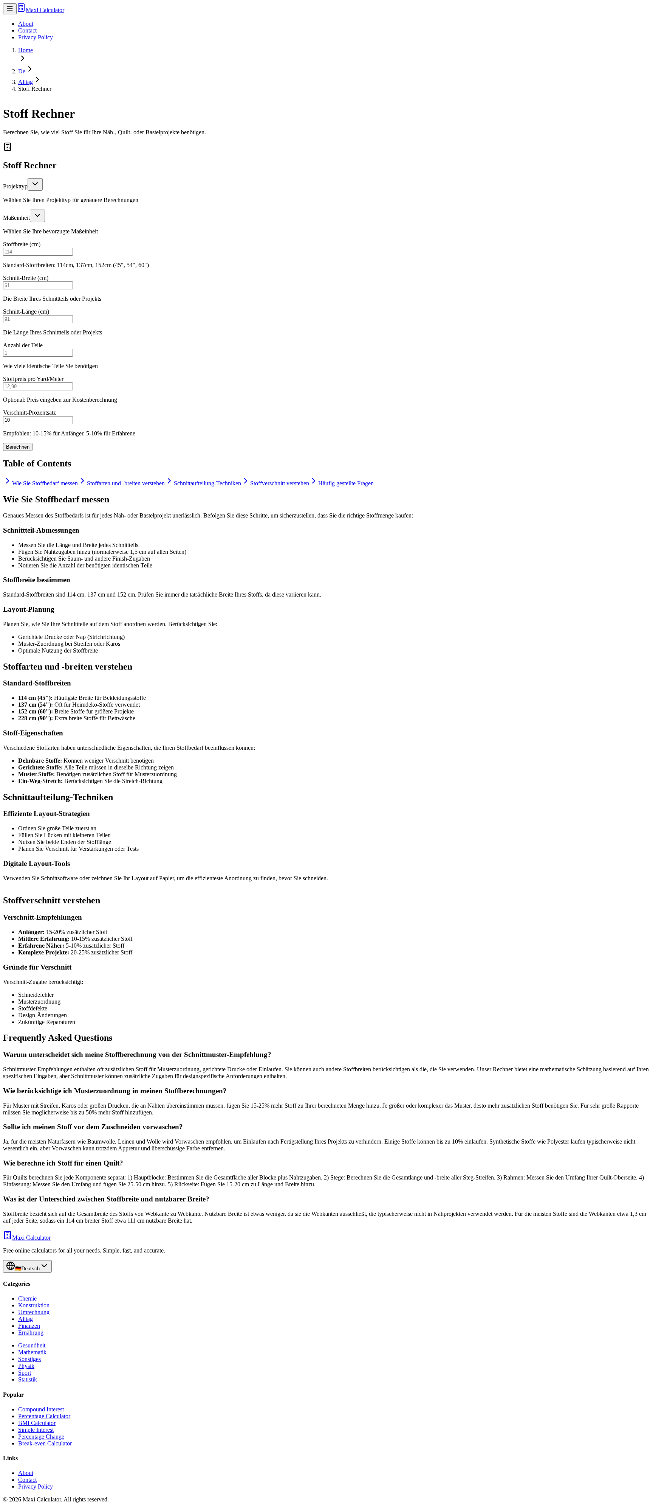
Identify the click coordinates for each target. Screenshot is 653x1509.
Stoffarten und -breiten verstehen (126, 483)
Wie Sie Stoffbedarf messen (45, 483)
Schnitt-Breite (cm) (25, 278)
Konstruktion (34, 1305)
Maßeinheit (16, 217)
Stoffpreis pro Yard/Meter (33, 379)
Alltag (25, 82)
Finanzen (29, 1326)
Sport (24, 1372)
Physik (26, 1366)
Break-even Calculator (45, 1443)
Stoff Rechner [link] (34, 88)
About (25, 23)
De (21, 71)
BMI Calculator (37, 1423)
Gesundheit (31, 1345)
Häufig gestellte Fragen (346, 483)
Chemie (27, 1298)
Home (25, 50)
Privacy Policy (35, 37)
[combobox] (35, 184)
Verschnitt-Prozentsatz (29, 412)
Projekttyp (15, 186)
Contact (27, 30)
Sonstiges (29, 1359)
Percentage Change (41, 1436)
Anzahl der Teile (23, 345)
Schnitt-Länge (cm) (26, 311)
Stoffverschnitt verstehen (279, 483)
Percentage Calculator (44, 1416)
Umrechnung (34, 1312)
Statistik (27, 1379)
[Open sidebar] (10, 8)
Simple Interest (36, 1430)
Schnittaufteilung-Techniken (207, 483)
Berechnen (17, 447)
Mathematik (32, 1352)
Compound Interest (41, 1409)
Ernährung (30, 1332)
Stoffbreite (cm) (21, 244)
